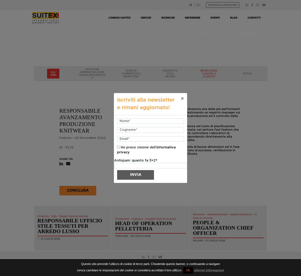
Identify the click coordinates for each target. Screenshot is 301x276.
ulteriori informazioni (209, 270)
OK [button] (188, 270)
